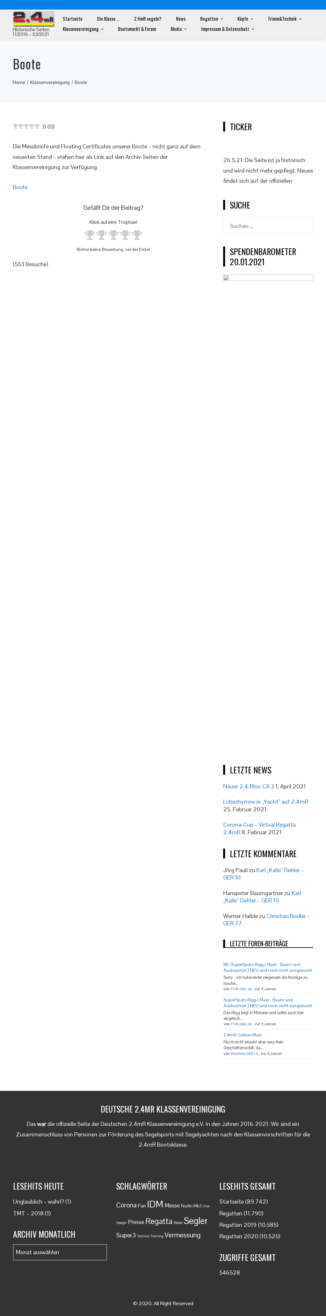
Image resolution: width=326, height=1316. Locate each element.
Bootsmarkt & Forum (137, 28)
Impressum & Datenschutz (225, 28)
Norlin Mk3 (191, 1206)
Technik (143, 1236)
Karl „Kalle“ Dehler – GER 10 (262, 896)
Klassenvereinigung (81, 28)
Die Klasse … (108, 18)
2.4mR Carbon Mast (242, 1035)
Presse (136, 1222)
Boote (20, 187)
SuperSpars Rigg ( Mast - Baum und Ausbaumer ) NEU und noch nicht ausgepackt (267, 1002)
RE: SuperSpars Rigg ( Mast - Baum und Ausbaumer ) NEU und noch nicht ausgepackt (267, 967)
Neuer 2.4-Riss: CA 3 (248, 786)
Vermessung (183, 1235)
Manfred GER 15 (244, 1053)
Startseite (72, 18)
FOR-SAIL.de (241, 989)
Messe (172, 1205)
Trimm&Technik (282, 18)
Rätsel (178, 1222)
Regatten (209, 18)
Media (176, 28)
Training (157, 1236)
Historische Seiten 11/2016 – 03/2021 (31, 31)
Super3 (126, 1235)
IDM (155, 1204)
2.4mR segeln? (147, 18)
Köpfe (242, 18)
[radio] (90, 236)
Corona (126, 1205)
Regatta (158, 1221)
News (181, 18)
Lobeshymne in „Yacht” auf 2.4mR (265, 801)
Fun (142, 1206)
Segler (196, 1221)
